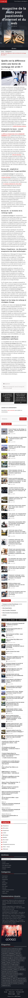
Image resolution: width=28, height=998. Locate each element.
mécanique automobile (7, 969)
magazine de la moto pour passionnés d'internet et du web (14, 16)
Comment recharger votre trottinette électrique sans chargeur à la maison (16, 576)
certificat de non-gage (7, 958)
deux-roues (22, 958)
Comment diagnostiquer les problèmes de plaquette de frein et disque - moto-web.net (10, 754)
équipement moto (6, 985)
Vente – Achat (6, 846)
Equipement (7, 383)
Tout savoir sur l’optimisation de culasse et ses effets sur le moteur (17, 515)
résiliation (4, 976)
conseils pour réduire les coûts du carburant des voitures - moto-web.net (10, 743)
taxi (16, 976)
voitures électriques (6, 980)
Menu (14, 48)
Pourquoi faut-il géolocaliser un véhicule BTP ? (14, 629)
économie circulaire (6, 983)
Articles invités (5, 863)
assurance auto (5, 951)
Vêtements (5, 849)
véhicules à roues (22, 980)
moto (15, 967)
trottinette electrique (6, 978)
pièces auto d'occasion (7, 974)
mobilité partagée (15, 964)
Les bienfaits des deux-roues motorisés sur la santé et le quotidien (17, 560)
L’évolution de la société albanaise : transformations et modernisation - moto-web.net (11, 762)
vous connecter (11, 410)
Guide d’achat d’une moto (12, 651)
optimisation (22, 969)
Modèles (5, 837)
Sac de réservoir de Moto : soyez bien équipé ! (14, 634)
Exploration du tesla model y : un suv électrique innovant (17, 567)
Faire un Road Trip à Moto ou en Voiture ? (14, 640)
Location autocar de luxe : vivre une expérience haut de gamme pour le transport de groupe (17, 490)
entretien (4, 960)
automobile (4, 953)
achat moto (14, 948)
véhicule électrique (16, 154)
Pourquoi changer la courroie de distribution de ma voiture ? (14, 664)
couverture (15, 958)
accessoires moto (6, 948)
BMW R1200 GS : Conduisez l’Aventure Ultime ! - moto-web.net (10, 772)
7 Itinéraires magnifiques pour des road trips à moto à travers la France (15, 658)
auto (19, 951)
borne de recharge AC (9, 386)
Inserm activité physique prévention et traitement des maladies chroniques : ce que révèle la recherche (17, 480)
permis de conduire (12, 971)
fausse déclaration (12, 960)
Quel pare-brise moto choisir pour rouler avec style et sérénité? (17, 507)
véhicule (14, 980)
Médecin (16, 969)
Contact (4, 868)
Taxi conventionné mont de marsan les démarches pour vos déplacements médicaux (17, 463)
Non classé (5, 839)
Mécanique (5, 835)
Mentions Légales (6, 867)
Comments (21, 619)
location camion (15, 962)
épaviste (21, 983)
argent (20, 948)
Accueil (4, 862)
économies (15, 983)
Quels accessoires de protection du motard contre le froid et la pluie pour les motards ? (11, 793)
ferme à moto (20, 960)
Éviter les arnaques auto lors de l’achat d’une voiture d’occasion (17, 593)
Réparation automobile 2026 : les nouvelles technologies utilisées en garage (17, 523)
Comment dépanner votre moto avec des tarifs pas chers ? (14, 669)
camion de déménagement (8, 955)
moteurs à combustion (7, 967)
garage (3, 962)
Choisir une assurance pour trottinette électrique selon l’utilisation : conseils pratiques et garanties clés (16, 551)
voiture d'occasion (21, 978)
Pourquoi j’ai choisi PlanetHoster (10, 604)
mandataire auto (5, 964)
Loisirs (4, 832)
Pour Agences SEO (6, 865)
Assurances (6, 825)
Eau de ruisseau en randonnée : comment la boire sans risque (17, 439)
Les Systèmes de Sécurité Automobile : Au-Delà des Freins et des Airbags (15, 646)
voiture (14, 978)
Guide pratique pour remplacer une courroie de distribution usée (16, 585)
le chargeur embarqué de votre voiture (12, 183)
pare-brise (4, 971)
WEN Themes (17, 996)
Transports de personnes (9, 844)
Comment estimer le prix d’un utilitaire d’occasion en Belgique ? (17, 499)
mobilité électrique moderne (19, 126)
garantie (8, 962)
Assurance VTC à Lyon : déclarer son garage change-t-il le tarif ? (17, 447)
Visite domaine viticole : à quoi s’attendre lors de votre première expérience (17, 471)
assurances (13, 951)
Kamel (11, 69)
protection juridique (18, 974)
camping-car (18, 955)
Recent (12, 619)
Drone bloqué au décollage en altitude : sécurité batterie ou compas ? (17, 430)
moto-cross (20, 967)
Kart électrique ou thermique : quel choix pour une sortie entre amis (17, 455)
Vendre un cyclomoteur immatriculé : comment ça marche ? (15, 624)
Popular (5, 619)
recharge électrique (6, 177)
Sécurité (5, 842)
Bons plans (5, 828)
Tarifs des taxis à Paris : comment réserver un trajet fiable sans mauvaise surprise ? (17, 532)
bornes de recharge (7, 388)
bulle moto (18, 953)
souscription (10, 976)
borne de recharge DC (19, 386)
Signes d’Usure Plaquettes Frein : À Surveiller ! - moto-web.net (11, 783)
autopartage (11, 953)
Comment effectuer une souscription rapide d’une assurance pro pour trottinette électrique (16, 541)
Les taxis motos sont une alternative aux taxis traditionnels (14, 675)
